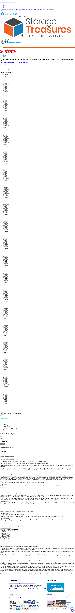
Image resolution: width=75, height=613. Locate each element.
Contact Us (68, 599)
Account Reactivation (51, 610)
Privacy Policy (49, 608)
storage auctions (6, 46)
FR (3, 6)
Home (48, 593)
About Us (67, 598)
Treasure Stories (69, 595)
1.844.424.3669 (46, 9)
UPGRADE (2, 9)
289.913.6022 (51, 9)
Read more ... (2, 576)
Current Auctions (3, 2)
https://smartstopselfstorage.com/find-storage (14, 62)
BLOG (6, 9)
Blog (8, 49)
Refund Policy (60, 608)
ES (3, 7)
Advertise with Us (69, 601)
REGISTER (9, 2)
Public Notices (68, 602)
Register (4, 47)
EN (3, 5)
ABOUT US (25, 9)
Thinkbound (55, 609)
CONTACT (21, 9)
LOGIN (13, 2)
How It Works (68, 596)
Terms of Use (54, 608)
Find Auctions (49, 594)
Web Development (66, 608)
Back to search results (4, 64)
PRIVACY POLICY (38, 9)
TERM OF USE (31, 9)
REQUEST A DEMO (14, 9)
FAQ (9, 9)
